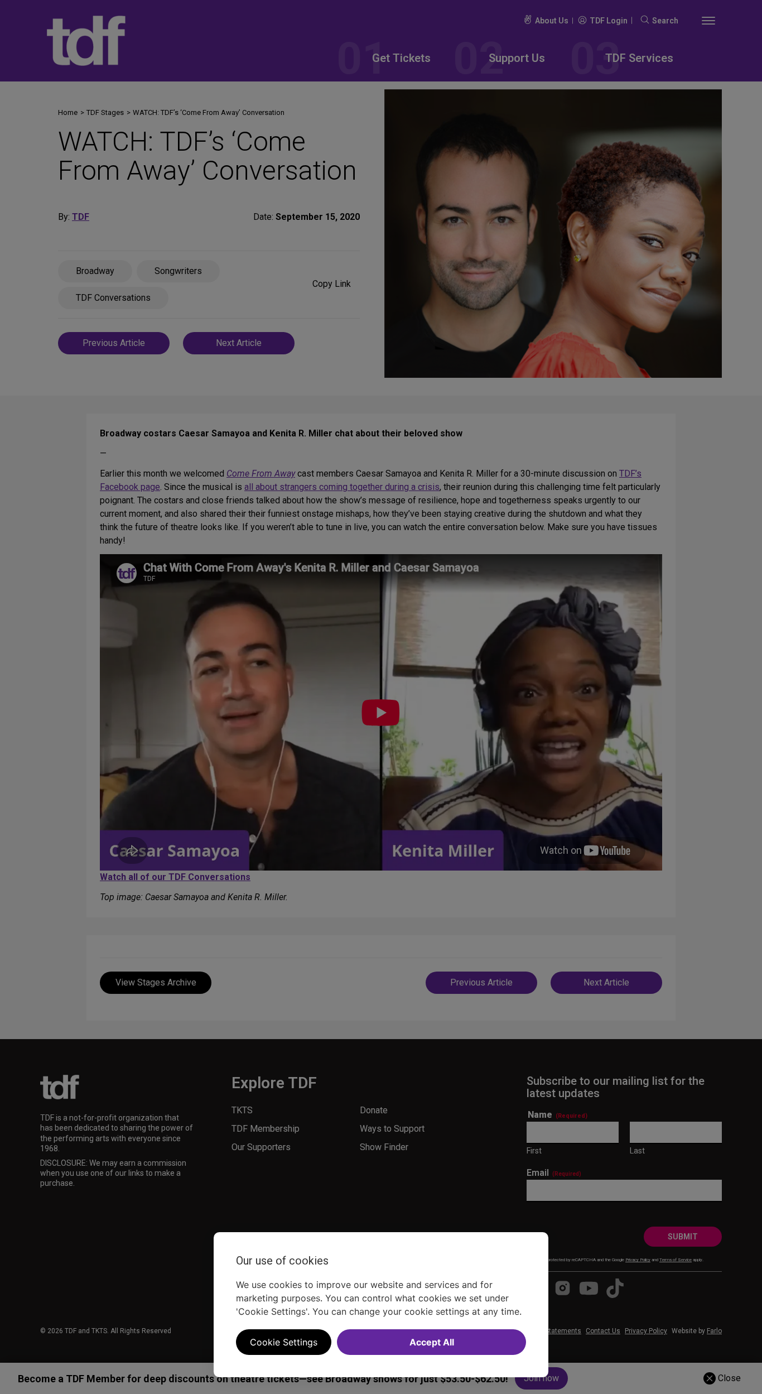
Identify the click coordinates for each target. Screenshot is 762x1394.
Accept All (431, 1342)
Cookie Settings (283, 1342)
